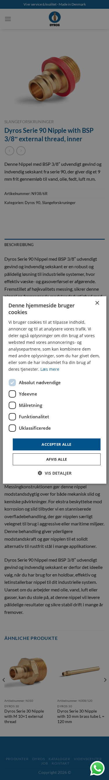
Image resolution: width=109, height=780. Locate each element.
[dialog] (54, 390)
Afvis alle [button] (56, 459)
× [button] (97, 303)
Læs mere (49, 369)
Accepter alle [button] (56, 444)
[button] (55, 473)
